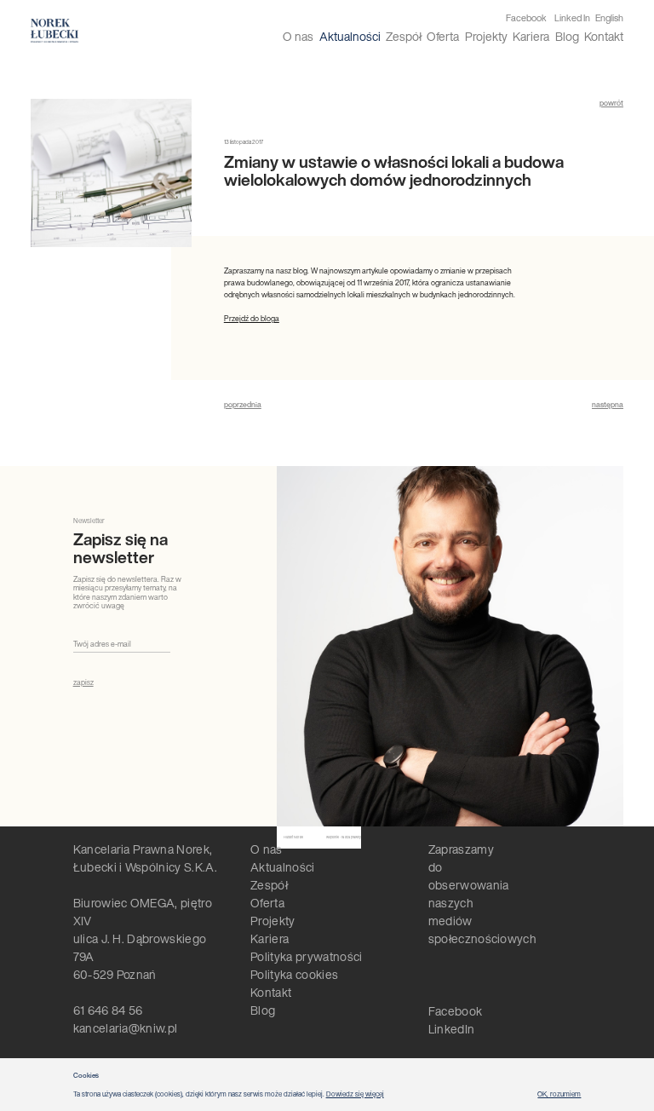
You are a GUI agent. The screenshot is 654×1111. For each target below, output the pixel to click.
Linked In (572, 18)
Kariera (531, 36)
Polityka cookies (294, 974)
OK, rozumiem (559, 1094)
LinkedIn (451, 1029)
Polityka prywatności (306, 956)
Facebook (526, 18)
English (609, 18)
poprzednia (242, 404)
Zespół (404, 36)
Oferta (443, 36)
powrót (611, 103)
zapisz (83, 683)
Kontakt (603, 36)
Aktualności (350, 36)
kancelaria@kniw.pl (125, 1028)
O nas (298, 36)
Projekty (486, 36)
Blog (567, 36)
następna (607, 404)
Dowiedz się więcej (355, 1094)
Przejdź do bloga (251, 318)
